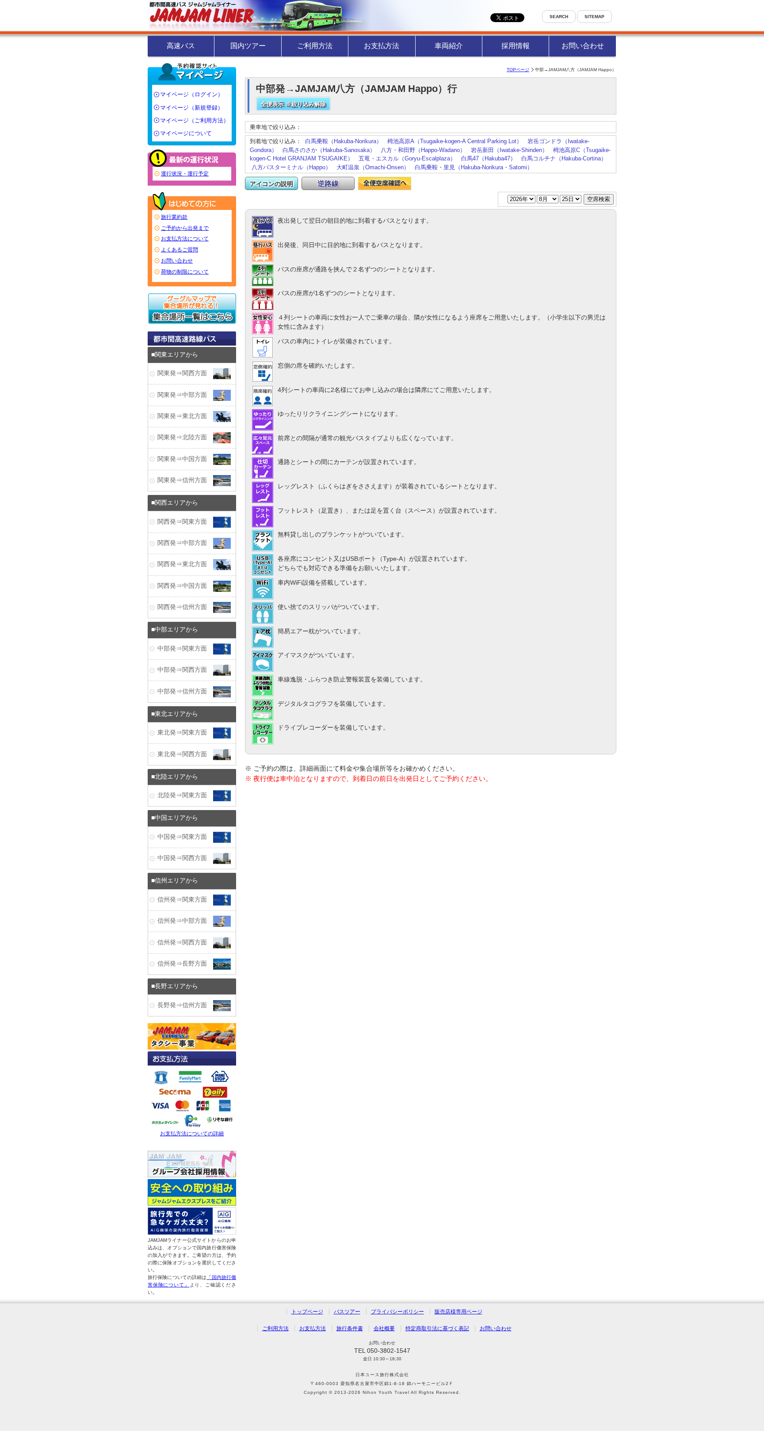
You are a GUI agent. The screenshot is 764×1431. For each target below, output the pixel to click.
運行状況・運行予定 (185, 174)
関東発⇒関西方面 (185, 373)
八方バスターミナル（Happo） (291, 167)
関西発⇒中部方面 (185, 543)
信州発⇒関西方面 (185, 942)
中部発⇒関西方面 (185, 669)
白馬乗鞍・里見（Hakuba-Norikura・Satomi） (474, 167)
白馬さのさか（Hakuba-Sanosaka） (329, 150)
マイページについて (186, 133)
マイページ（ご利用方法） (194, 120)
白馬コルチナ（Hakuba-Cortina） (564, 158)
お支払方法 (381, 45)
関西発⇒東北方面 (185, 564)
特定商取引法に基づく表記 (437, 1328)
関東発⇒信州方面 (185, 480)
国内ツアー (248, 45)
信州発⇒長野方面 (185, 963)
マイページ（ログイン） (191, 94)
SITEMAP (594, 16)
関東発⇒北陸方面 (185, 437)
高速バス (181, 45)
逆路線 (328, 183)
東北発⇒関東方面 (185, 732)
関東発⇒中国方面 (185, 459)
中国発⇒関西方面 (185, 858)
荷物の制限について (185, 272)
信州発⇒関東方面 (185, 899)
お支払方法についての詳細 (192, 1133)
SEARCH (559, 16)
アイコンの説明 (271, 183)
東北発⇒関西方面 (185, 754)
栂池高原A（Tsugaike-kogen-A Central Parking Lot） (454, 141)
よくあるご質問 (179, 250)
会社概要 (384, 1328)
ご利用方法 (314, 45)
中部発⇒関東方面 (185, 648)
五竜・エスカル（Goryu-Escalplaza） (407, 158)
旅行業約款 (174, 217)
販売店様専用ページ (458, 1312)
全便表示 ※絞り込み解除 (293, 104)
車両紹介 (449, 45)
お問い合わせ (583, 45)
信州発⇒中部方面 (185, 920)
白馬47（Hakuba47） (488, 158)
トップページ (307, 1312)
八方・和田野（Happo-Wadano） (423, 150)
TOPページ (518, 69)
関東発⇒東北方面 (185, 416)
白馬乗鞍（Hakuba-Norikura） (343, 141)
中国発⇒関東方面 (185, 836)
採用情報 (515, 45)
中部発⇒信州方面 (185, 691)
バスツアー (347, 1312)
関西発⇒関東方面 (185, 521)
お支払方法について (185, 239)
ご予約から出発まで (185, 228)
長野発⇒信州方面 (185, 1005)
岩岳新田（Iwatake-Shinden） (509, 150)
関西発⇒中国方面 (185, 585)
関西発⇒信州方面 (185, 607)
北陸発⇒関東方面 (185, 795)
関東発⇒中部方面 (185, 395)
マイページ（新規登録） (191, 107)
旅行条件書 (349, 1328)
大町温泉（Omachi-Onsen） (372, 167)
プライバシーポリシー (397, 1312)
